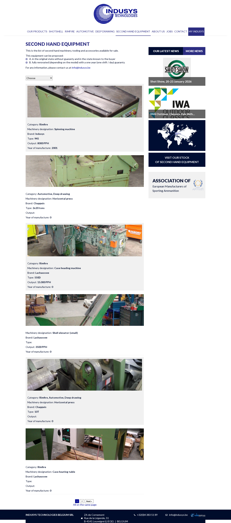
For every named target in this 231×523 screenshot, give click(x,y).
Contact (180, 31)
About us (158, 31)
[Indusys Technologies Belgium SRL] (115, 14)
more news (194, 51)
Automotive (85, 31)
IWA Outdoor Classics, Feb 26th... (172, 114)
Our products (37, 31)
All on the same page (85, 504)
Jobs (169, 31)
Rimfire (70, 31)
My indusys (196, 31)
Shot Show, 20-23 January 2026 (170, 81)
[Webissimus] (198, 515)
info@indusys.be (81, 67)
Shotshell (56, 31)
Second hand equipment (133, 31)
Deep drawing (105, 31)
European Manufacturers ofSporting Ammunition (171, 185)
